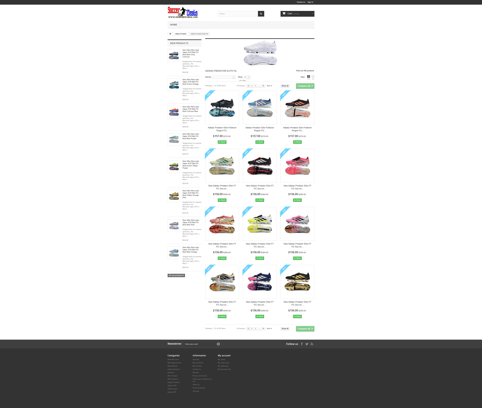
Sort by (208, 77)
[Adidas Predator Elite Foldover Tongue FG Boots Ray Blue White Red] (260, 107)
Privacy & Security (200, 376)
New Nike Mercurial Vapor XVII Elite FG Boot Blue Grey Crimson (191, 53)
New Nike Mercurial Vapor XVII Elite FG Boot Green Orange (191, 81)
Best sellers (197, 366)
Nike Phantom (173, 379)
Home (173, 24)
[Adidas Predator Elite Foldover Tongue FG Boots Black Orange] (297, 107)
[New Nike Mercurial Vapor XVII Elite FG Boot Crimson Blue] (174, 112)
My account (224, 355)
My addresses (223, 366)
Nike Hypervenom (174, 363)
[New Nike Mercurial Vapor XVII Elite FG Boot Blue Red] (174, 225)
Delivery (196, 372)
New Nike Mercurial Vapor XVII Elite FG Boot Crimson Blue (191, 109)
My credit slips (223, 363)
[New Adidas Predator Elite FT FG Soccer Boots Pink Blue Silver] (260, 282)
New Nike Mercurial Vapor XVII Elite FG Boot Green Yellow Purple (191, 164)
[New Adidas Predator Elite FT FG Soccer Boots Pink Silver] (222, 224)
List (313, 79)
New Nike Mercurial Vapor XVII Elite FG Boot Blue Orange (191, 249)
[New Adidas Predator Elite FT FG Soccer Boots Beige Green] (222, 165)
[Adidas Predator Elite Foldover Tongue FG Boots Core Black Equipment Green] (222, 107)
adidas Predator (174, 382)
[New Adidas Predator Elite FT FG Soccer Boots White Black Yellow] (260, 224)
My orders (222, 359)
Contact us (301, 2)
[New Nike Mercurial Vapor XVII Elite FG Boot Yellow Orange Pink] (174, 196)
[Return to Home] (170, 34)
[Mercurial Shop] (191, 12)
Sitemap (196, 391)
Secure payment (199, 388)
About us (196, 385)
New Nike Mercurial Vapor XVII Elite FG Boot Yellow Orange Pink (191, 194)
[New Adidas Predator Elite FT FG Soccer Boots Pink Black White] (297, 224)
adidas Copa (172, 389)
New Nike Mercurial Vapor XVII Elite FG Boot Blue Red (191, 222)
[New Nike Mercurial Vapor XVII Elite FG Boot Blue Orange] (174, 253)
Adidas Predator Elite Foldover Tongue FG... (222, 129)
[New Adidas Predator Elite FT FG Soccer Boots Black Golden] (297, 282)
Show (240, 77)
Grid (308, 79)
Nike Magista (172, 366)
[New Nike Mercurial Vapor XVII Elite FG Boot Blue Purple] (174, 139)
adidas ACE (172, 386)
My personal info (224, 369)
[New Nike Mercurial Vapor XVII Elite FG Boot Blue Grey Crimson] (174, 55)
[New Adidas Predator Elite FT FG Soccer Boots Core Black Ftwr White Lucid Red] (260, 165)
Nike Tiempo (172, 376)
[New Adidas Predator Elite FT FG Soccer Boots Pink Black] (297, 165)
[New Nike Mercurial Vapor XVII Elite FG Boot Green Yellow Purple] (174, 166)
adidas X (171, 372)
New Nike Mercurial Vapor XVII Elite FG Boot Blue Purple (191, 136)
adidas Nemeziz (174, 369)
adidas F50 (172, 392)
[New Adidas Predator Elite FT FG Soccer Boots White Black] (222, 282)
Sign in (310, 2)
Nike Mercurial (173, 359)
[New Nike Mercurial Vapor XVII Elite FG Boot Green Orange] (174, 85)
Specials (196, 359)
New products (179, 43)
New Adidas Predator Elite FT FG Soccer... (222, 187)
